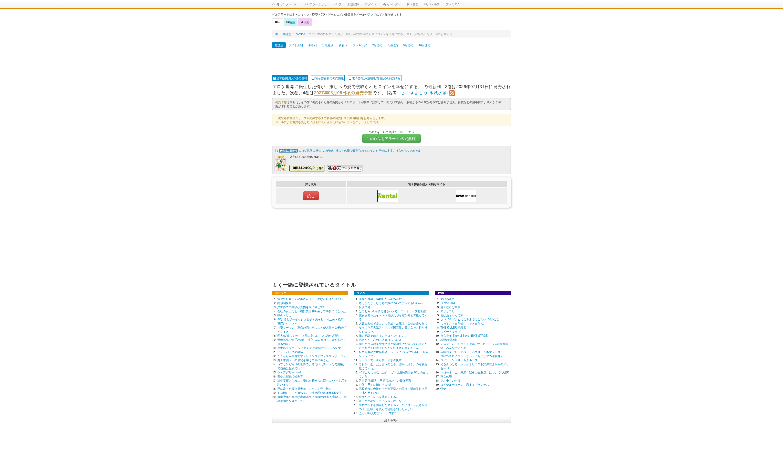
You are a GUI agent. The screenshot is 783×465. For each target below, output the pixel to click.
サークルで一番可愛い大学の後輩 (380, 360)
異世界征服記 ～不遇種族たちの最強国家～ (386, 380)
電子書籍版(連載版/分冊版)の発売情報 (375, 78)
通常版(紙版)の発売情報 (291, 78)
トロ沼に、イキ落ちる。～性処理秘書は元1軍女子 (309, 393)
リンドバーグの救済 (290, 352)
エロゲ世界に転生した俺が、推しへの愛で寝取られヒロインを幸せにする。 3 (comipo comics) (359, 150)
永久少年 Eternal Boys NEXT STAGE (464, 335)
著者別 (312, 45)
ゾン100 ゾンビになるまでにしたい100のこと (470, 319)
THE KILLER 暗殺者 (453, 327)
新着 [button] (342, 45)
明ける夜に (447, 299)
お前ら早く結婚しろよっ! (375, 384)
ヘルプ (337, 4)
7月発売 (377, 45)
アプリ (372, 14)
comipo (300, 34)
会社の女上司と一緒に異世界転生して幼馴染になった (311, 311)
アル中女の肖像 (450, 380)
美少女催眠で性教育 (290, 376)
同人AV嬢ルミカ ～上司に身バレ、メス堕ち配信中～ (310, 335)
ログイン (370, 4)
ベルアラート (284, 4)
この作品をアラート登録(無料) (391, 138)
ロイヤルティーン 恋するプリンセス (464, 384)
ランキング (360, 45)
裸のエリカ (284, 315)
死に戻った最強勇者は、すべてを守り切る (304, 388)
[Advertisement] (391, 62)
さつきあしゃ (414, 92)
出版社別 (327, 45)
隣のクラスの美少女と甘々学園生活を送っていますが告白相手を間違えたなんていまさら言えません (393, 346)
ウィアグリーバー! (289, 372)
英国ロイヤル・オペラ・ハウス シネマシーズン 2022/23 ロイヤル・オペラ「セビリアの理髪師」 (471, 354)
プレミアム (453, 4)
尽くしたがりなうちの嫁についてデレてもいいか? (391, 303)
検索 (306, 22)
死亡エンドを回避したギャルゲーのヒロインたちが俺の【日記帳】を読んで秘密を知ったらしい (393, 407)
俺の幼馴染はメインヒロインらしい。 (383, 335)
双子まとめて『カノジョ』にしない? (382, 401)
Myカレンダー (392, 4)
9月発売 (408, 45)
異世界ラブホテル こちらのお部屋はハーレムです (309, 348)
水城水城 (437, 92)
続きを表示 (391, 420)
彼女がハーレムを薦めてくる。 (379, 397)
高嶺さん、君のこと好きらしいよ (380, 340)
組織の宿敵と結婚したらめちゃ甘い (382, 299)
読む (311, 195)
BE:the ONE (448, 303)
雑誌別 (287, 34)
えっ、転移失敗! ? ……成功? (377, 413)
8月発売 (393, 45)
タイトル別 (296, 45)
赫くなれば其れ (450, 307)
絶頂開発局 (284, 303)
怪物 (443, 388)
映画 (292, 22)
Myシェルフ (432, 4)
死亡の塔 (446, 376)
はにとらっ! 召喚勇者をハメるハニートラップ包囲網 (392, 311)
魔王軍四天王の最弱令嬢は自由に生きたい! (304, 360)
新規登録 (353, 4)
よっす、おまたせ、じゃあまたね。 (463, 323)
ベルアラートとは (315, 4)
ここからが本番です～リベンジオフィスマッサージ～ (311, 356)
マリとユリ (447, 311)
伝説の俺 (364, 307)
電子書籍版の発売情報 (329, 78)
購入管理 (412, 4)
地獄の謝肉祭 (449, 340)
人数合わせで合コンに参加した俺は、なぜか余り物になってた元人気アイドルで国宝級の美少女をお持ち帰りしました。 (393, 327)
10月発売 (424, 45)
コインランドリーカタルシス (459, 360)
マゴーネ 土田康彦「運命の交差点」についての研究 (474, 372)
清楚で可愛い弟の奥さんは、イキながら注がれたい (310, 299)
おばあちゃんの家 (451, 315)
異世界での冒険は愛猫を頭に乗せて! (300, 307)
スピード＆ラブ (450, 331)
